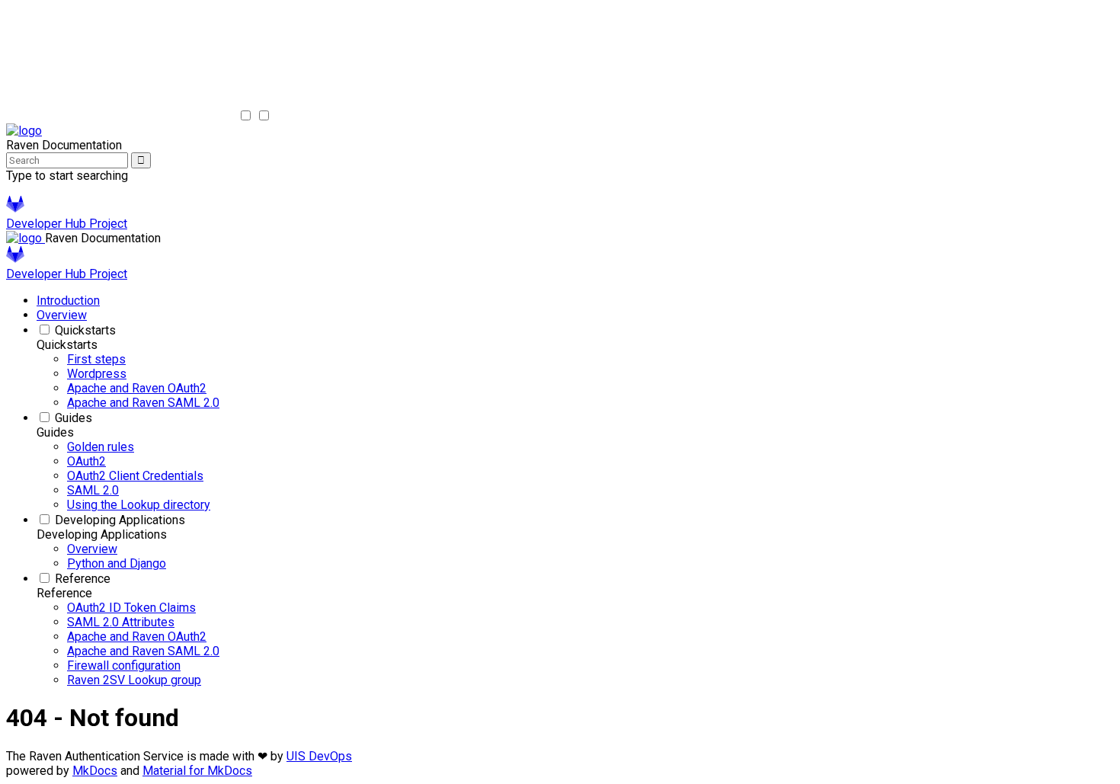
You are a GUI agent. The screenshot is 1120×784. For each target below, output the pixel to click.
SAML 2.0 (93, 490)
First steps (96, 359)
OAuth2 (86, 461)
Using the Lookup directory (138, 505)
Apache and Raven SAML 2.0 (143, 402)
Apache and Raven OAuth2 (136, 388)
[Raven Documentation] (24, 130)
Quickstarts (85, 330)
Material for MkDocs (197, 770)
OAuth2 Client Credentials (135, 476)
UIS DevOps (319, 756)
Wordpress (96, 373)
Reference (82, 578)
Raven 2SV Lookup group (134, 680)
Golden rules (100, 447)
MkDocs (94, 770)
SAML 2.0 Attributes (120, 622)
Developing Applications (120, 520)
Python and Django (116, 563)
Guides (73, 418)
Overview (62, 315)
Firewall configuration (124, 665)
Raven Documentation (103, 238)
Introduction (68, 300)
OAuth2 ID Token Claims (131, 607)
